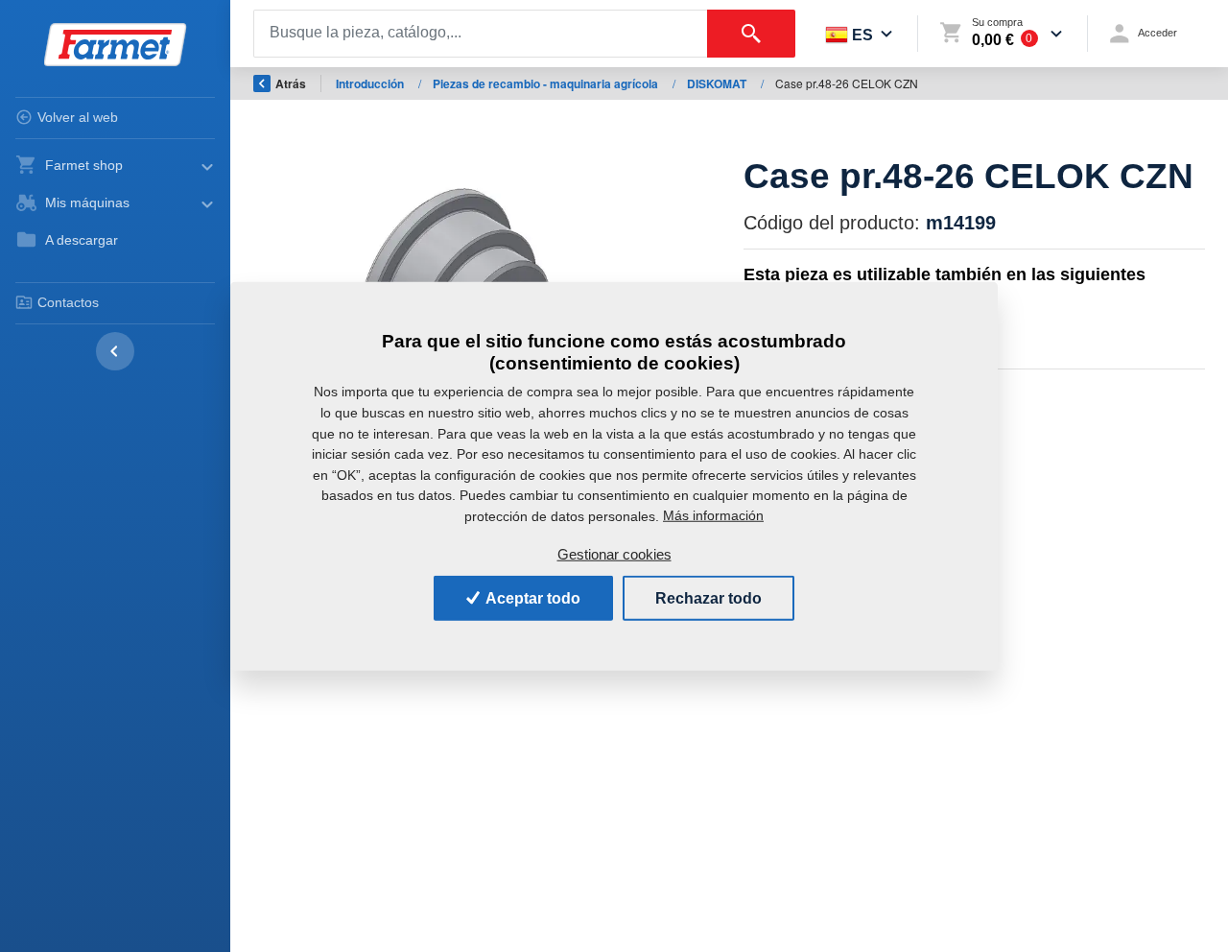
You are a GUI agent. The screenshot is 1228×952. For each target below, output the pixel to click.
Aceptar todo (531, 597)
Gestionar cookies (614, 554)
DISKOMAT (718, 83)
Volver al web (77, 117)
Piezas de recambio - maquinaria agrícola (547, 83)
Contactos (68, 302)
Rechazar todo (708, 597)
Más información (713, 515)
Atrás (290, 83)
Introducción (371, 83)
